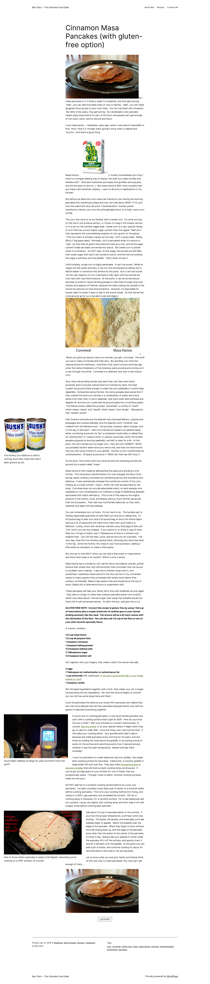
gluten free (127, 946)
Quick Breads (70, 943)
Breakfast (58, 943)
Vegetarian (90, 943)
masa (135, 946)
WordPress (172, 976)
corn (109, 946)
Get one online (88, 726)
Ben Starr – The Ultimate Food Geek (50, 7)
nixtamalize (112, 949)
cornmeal (116, 946)
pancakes (122, 949)
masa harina (144, 946)
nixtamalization (167, 946)
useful (83, 775)
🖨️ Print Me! (105, 919)
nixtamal (155, 946)
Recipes (80, 943)
